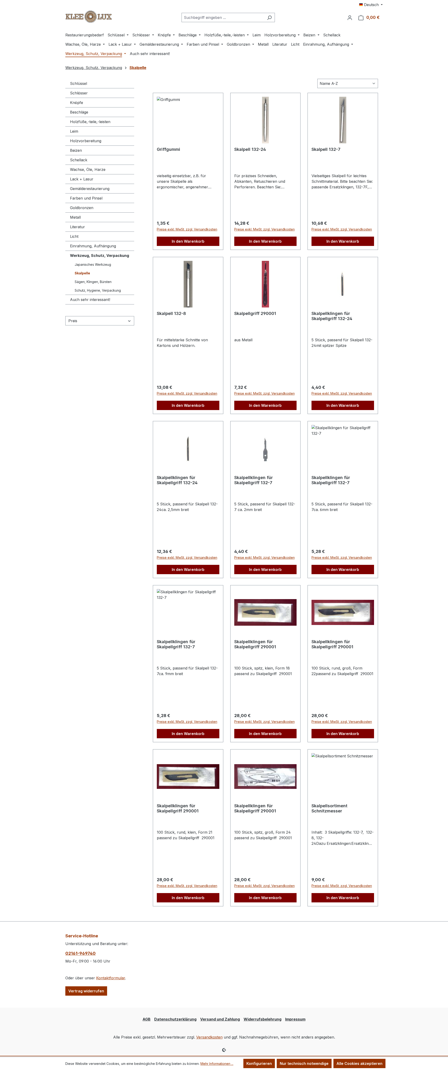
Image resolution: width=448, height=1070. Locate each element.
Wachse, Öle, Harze (87, 169)
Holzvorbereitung (85, 140)
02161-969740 (80, 953)
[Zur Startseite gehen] (88, 16)
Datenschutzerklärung (175, 1019)
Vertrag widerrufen (86, 991)
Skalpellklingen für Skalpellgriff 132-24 (332, 316)
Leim (74, 131)
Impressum (295, 1019)
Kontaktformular (110, 978)
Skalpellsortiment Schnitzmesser (329, 808)
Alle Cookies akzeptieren (359, 1063)
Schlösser (79, 93)
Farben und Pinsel (86, 198)
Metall (75, 217)
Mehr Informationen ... (216, 1064)
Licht (74, 236)
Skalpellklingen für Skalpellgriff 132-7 (253, 480)
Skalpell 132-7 (326, 149)
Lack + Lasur (81, 179)
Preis (72, 320)
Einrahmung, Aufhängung (93, 246)
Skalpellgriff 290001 (255, 313)
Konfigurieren (259, 1063)
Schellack (78, 160)
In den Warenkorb (188, 241)
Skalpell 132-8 (171, 313)
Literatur (77, 226)
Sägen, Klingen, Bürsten (93, 282)
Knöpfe (76, 102)
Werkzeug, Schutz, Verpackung (99, 255)
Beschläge (79, 112)
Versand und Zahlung (220, 1019)
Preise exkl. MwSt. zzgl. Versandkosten (187, 229)
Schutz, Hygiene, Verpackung (98, 290)
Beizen (76, 150)
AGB (146, 1019)
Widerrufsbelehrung (262, 1019)
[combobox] (223, 17)
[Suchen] (269, 17)
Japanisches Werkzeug (93, 264)
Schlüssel (78, 83)
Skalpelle (82, 273)
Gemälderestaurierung (89, 188)
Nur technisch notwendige (304, 1063)
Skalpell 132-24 (250, 149)
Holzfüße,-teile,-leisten (90, 121)
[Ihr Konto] (349, 17)
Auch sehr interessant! (90, 299)
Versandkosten (209, 1037)
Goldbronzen (81, 207)
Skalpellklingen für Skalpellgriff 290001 (255, 644)
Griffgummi (168, 149)
